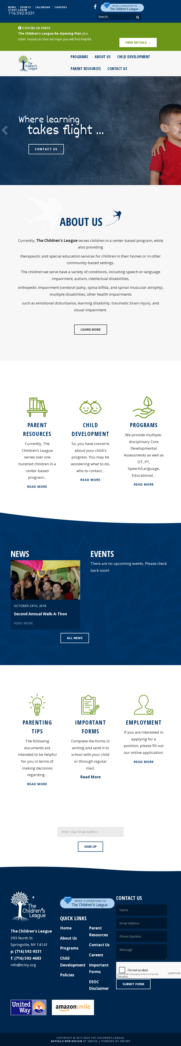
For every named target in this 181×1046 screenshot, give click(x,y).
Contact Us (117, 68)
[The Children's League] (27, 63)
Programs (79, 56)
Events (25, 7)
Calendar (42, 7)
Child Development (133, 56)
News (12, 7)
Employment (144, 722)
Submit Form (133, 984)
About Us (103, 56)
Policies (67, 974)
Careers (61, 7)
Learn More (91, 329)
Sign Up (90, 846)
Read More (37, 486)
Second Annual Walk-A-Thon (40, 613)
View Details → (138, 42)
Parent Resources (86, 68)
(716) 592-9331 (28, 951)
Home (66, 928)
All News (75, 638)
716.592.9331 (21, 13)
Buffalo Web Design (66, 1041)
